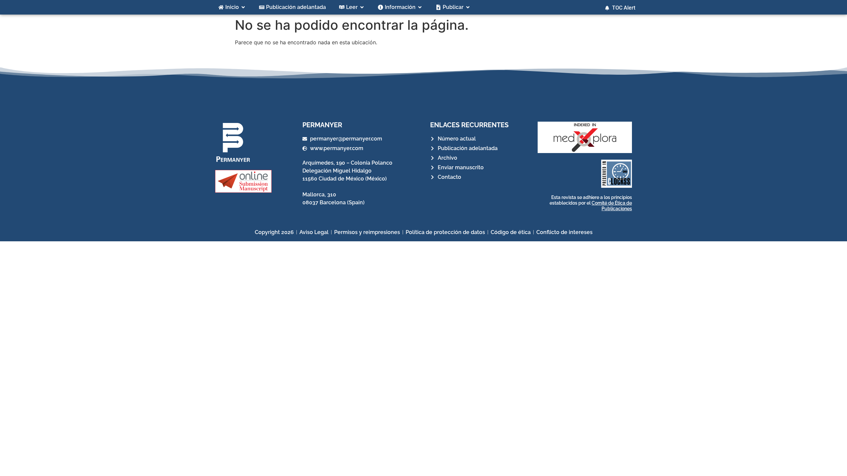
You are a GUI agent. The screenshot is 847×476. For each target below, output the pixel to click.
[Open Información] (420, 7)
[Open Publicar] (467, 7)
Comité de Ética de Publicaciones (612, 205)
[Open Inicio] (243, 7)
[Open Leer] (362, 7)
